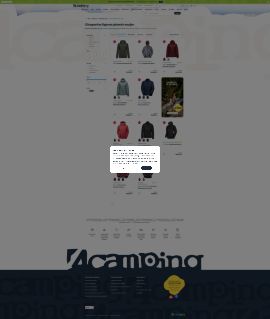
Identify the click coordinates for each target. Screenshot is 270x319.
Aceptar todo (146, 168)
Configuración (124, 168)
